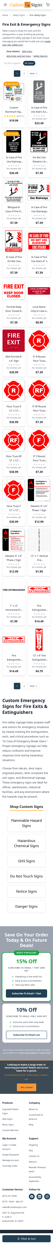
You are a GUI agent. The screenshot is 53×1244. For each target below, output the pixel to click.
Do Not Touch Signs (26, 876)
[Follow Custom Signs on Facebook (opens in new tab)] (32, 1196)
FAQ (31, 1150)
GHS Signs (26, 860)
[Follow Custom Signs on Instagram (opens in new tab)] (47, 1196)
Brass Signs (8, 1124)
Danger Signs (26, 906)
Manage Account (10, 1160)
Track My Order (10, 1165)
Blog (31, 1124)
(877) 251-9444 (9, 1195)
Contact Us (34, 1156)
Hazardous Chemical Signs (26, 843)
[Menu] (5, 5)
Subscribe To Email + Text (26, 993)
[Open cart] (48, 5)
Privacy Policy (44, 1053)
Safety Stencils (40, 56)
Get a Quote (26, 1087)
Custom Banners (10, 1130)
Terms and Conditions (28, 1053)
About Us (33, 1109)
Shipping (33, 1144)
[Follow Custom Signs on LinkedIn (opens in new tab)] (39, 1196)
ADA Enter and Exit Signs (18, 56)
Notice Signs (26, 891)
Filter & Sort (28, 1238)
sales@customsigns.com (14, 1207)
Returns (33, 1161)
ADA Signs (27, 51)
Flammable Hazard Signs (26, 823)
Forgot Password (10, 1154)
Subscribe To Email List (26, 1034)
